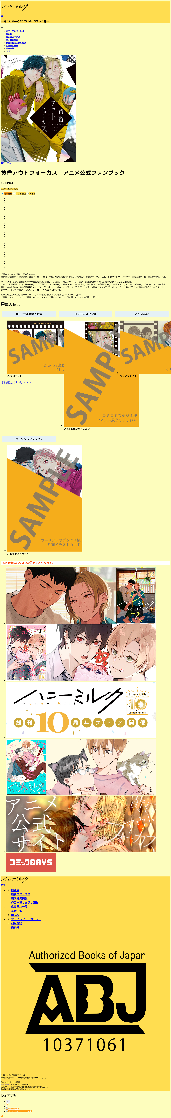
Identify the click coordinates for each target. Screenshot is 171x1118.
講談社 (15, 927)
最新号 (9, 34)
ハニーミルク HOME (15, 31)
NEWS (8, 51)
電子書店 (8, 193)
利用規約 (16, 923)
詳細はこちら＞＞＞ (17, 382)
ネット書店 (21, 193)
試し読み (7, 163)
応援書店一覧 (12, 45)
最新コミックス (13, 36)
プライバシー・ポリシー (26, 919)
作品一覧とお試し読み (16, 42)
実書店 (32, 193)
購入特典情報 (12, 39)
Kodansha (5, 1084)
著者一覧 (10, 48)
